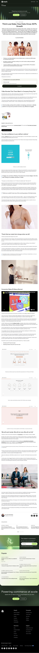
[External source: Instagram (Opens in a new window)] (9, 648)
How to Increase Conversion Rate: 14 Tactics (27, 558)
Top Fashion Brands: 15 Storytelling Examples (9, 578)
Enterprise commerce (5, 525)
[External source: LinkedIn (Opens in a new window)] (37, 516)
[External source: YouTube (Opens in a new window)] (7, 648)
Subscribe (34, 543)
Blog (14, 627)
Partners (27, 618)
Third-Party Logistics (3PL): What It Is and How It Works (28, 566)
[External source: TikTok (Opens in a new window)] (11, 648)
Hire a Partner (28, 631)
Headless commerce (4, 557)
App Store (28, 616)
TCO (17, 525)
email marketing (21, 442)
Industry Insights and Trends (24, 570)
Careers (15, 616)
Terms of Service (4, 645)
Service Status (28, 633)
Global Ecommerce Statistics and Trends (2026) (28, 572)
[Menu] (37, 2)
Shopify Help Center (29, 627)
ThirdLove (7, 136)
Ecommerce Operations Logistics (25, 564)
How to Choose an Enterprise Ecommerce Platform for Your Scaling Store (8, 528)
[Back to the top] (2, 611)
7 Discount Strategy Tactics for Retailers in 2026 (10, 565)
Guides (15, 631)
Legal (10, 645)
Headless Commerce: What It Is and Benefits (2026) (9, 559)
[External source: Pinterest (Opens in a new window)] (16, 648)
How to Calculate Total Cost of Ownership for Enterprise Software (22, 527)
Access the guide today (6, 130)
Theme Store (28, 614)
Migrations (33, 525)
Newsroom (16, 620)
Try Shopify (23, 14)
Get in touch (33, 1)
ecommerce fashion (17, 125)
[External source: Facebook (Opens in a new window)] (32, 516)
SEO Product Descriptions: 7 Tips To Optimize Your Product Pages (28, 579)
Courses (15, 633)
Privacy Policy (15, 645)
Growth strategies (23, 557)
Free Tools (16, 635)
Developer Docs (29, 612)
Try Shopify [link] (19, 86)
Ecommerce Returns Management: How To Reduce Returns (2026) (10, 573)
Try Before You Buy (16, 323)
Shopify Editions (16, 614)
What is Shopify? (17, 612)
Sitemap (21, 645)
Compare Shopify (17, 629)
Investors (15, 618)
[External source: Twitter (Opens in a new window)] (34, 516)
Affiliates (27, 620)
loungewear (20, 434)
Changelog (16, 637)
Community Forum (29, 629)
